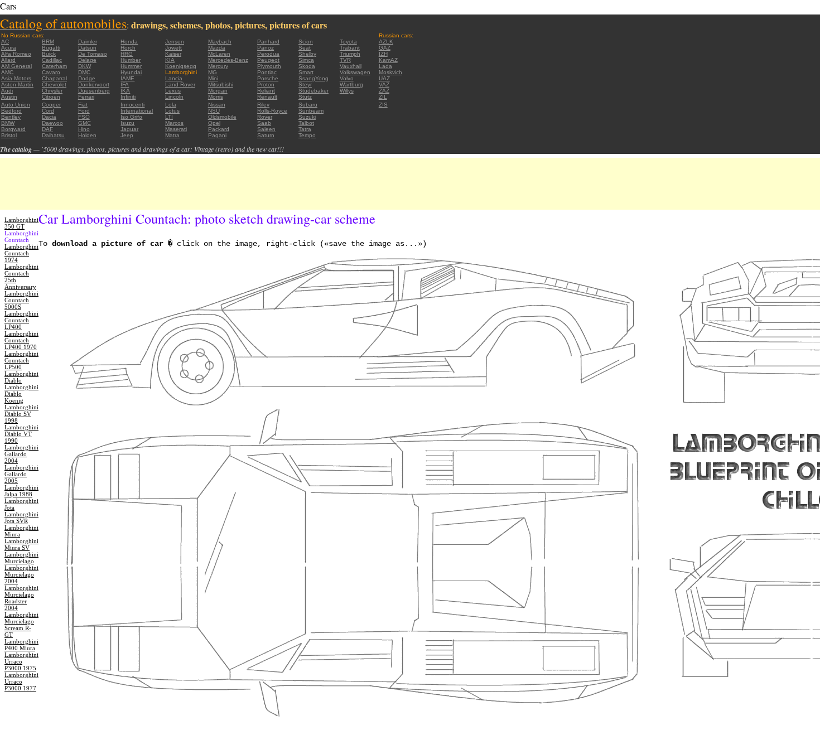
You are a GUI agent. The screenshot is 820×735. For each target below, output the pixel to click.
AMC (7, 72)
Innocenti (132, 104)
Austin (9, 97)
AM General (16, 66)
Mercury (218, 66)
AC (5, 41)
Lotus (172, 111)
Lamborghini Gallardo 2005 (21, 474)
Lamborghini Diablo (21, 377)
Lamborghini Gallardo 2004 (21, 454)
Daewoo (52, 123)
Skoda (306, 66)
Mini (213, 78)
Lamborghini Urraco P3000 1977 (21, 681)
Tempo (307, 135)
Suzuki (307, 117)
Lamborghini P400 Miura (21, 644)
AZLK (386, 41)
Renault (267, 97)
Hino (84, 129)
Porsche (267, 78)
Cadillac (52, 60)
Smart (305, 72)
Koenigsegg (180, 66)
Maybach (219, 41)
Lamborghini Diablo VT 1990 (21, 434)
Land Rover (180, 84)
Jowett (173, 48)
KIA (170, 60)
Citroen (51, 97)
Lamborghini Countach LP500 (21, 360)
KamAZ (388, 60)
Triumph (350, 54)
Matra (172, 135)
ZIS (383, 104)
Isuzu (127, 123)
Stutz (305, 97)
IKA (125, 91)
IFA (124, 84)
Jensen (174, 41)
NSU (214, 111)
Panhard (268, 41)
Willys (347, 91)
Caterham (54, 66)
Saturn (265, 135)
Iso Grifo (131, 117)
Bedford (11, 111)
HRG (126, 54)
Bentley (11, 117)
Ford (84, 111)
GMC (84, 123)
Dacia (49, 117)
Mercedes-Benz (228, 60)
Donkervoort (93, 84)
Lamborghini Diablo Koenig (21, 394)
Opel (214, 123)
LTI (169, 117)
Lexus (173, 91)
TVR (345, 60)
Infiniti (128, 97)
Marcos (174, 123)
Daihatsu (53, 135)
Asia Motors (16, 78)
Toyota (348, 41)
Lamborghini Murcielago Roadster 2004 (21, 597)
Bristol (9, 135)
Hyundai (131, 72)
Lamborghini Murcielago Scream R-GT (21, 624)
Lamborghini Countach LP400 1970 (21, 340)
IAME (127, 78)
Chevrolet (54, 84)
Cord (48, 111)
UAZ (384, 78)
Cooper (51, 104)
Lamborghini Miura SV (21, 544)
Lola (170, 104)
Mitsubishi (220, 84)
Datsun (87, 48)
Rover (264, 117)
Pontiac (267, 72)
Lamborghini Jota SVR (21, 517)
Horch (128, 48)
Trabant (350, 48)
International (136, 111)
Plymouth (269, 66)
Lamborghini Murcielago (21, 557)
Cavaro (51, 72)
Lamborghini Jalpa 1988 (21, 490)
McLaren (219, 54)
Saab (264, 123)
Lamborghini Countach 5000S (21, 300)
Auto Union (15, 104)
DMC (84, 72)
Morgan (218, 91)
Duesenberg (94, 91)
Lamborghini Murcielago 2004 (21, 574)
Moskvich (390, 72)
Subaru (307, 104)
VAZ (384, 84)
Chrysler (52, 91)
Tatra (304, 129)
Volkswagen (355, 72)
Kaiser (173, 54)
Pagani (217, 135)
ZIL (383, 97)
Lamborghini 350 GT (21, 223)
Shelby (307, 54)
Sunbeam (311, 111)
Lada (385, 66)
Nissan (216, 104)
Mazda (216, 48)
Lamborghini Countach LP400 (21, 320)
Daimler (87, 41)
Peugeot (268, 60)
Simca (306, 60)
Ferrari (86, 97)
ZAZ (384, 91)
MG (212, 72)
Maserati (176, 129)
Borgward (13, 129)
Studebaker (313, 91)
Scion (305, 41)
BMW (8, 123)
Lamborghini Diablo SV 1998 (21, 414)
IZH (383, 54)
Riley (263, 104)
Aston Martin (17, 84)
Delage (87, 60)
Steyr (305, 84)
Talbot (306, 123)
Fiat (83, 104)
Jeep (126, 135)
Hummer (131, 66)
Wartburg (351, 84)
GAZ (384, 48)
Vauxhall (350, 66)
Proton (265, 84)
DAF (47, 129)
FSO (84, 117)
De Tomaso (92, 54)
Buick (49, 54)
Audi (7, 91)
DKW (84, 66)
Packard (218, 129)
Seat (304, 48)
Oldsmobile (222, 117)
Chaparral (54, 78)
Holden (87, 135)
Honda (129, 41)
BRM (48, 41)
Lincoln (174, 97)
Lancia (173, 78)
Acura (8, 48)
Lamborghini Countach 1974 (21, 253)
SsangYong (313, 78)
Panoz (265, 48)
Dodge (86, 78)
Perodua (268, 54)
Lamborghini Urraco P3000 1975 (21, 661)
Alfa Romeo (16, 54)
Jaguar (129, 129)
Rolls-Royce (272, 111)
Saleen (266, 129)
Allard (8, 60)
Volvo (347, 78)
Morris (215, 97)
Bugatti (51, 48)
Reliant (266, 91)
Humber (130, 60)
